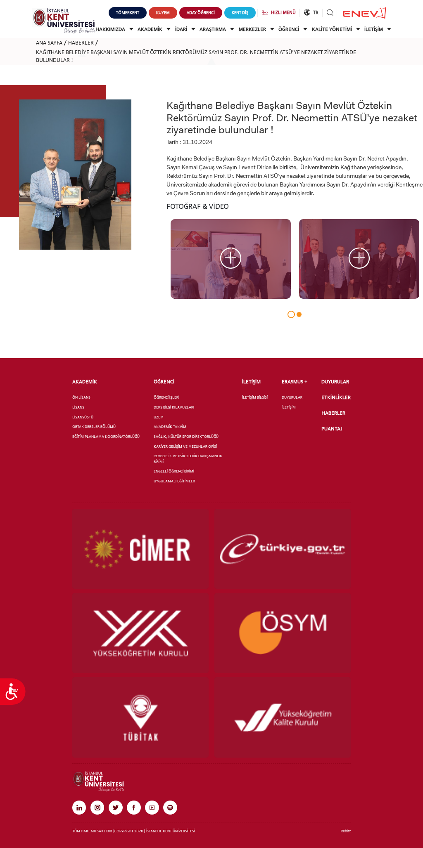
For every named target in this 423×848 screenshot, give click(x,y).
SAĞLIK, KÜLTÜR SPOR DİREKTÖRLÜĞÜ (186, 436)
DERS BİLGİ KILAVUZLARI (174, 407)
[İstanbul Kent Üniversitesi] (63, 21)
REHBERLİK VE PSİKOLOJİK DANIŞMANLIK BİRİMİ (188, 459)
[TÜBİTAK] (140, 717)
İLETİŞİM (374, 29)
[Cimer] (140, 549)
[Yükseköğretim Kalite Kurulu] (282, 717)
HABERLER (81, 42)
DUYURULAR (292, 397)
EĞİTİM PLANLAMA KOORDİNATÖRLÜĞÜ (106, 436)
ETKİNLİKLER (336, 397)
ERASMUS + (294, 382)
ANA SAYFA (49, 42)
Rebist (346, 831)
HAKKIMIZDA (110, 29)
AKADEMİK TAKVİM (170, 426)
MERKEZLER (253, 29)
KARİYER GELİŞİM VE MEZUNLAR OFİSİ (185, 446)
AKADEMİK (151, 29)
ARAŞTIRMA (213, 29)
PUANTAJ (331, 429)
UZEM (159, 417)
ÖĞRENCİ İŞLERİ (166, 397)
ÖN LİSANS (81, 397)
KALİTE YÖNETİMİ (332, 29)
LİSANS (78, 407)
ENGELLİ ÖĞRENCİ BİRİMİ (174, 471)
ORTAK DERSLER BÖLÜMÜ (94, 426)
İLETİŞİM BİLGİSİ (255, 397)
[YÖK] (140, 633)
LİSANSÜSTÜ (82, 417)
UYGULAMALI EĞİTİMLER (174, 481)
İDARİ (181, 29)
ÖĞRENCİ (289, 29)
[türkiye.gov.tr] (282, 549)
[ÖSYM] (282, 633)
